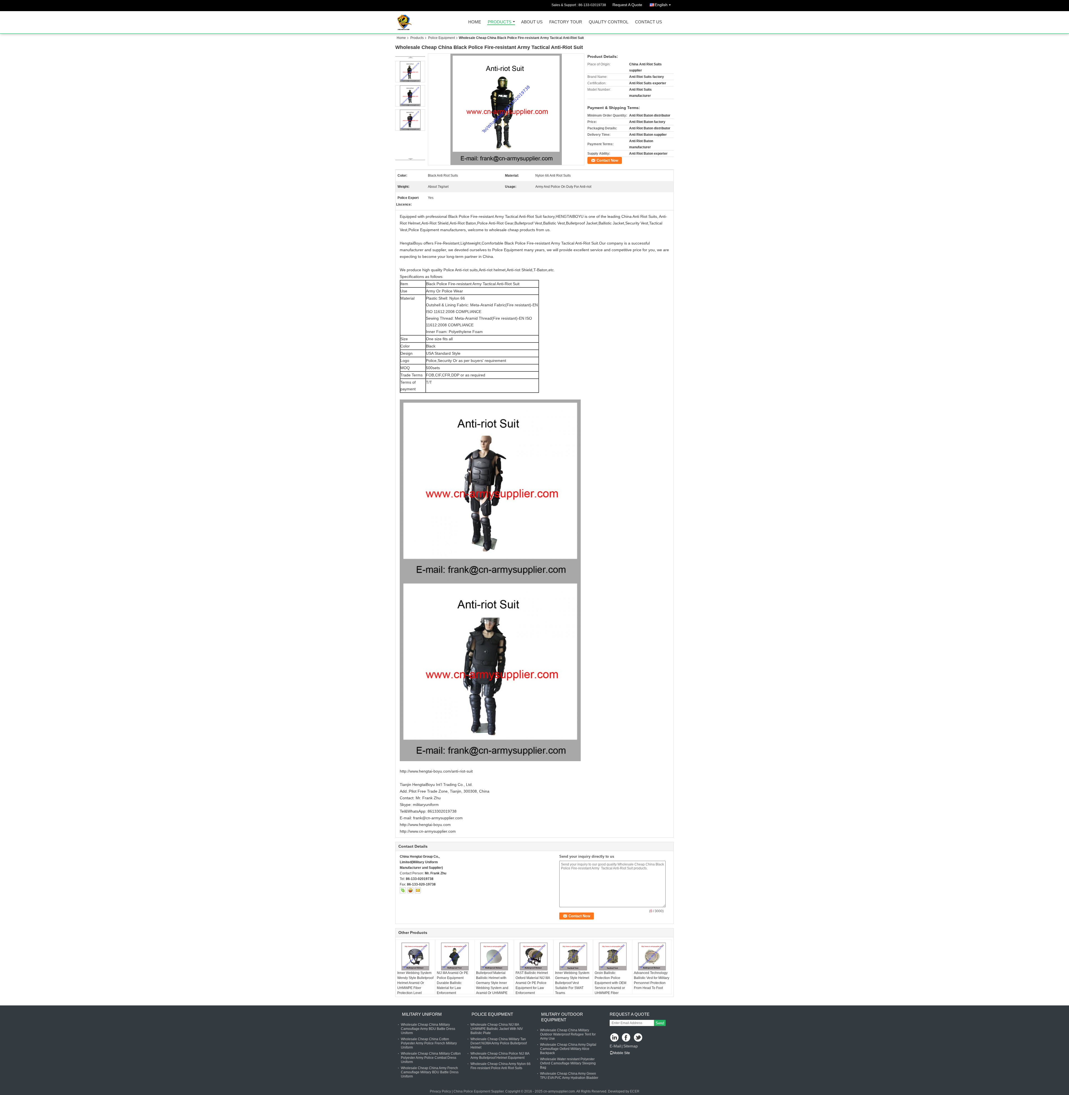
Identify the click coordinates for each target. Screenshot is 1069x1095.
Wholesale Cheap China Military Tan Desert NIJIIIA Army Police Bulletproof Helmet (498, 1043)
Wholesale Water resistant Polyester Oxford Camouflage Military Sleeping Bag (568, 1063)
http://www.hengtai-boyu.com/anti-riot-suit (436, 771)
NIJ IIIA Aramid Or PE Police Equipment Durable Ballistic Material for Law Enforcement (452, 983)
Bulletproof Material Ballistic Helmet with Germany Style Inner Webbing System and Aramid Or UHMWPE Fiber (492, 985)
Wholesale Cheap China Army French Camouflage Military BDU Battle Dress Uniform (430, 1072)
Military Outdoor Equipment (562, 1017)
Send (660, 1023)
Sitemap (630, 1046)
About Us (532, 22)
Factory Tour (565, 22)
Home (474, 22)
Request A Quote (627, 5)
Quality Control (608, 22)
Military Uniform (422, 1014)
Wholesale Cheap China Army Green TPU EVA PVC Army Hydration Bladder (569, 1076)
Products (499, 22)
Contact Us (648, 22)
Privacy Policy (440, 1091)
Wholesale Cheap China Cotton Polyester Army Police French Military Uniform (429, 1043)
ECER (634, 1091)
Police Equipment (441, 38)
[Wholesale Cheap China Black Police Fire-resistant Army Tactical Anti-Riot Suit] (506, 109)
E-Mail (615, 1046)
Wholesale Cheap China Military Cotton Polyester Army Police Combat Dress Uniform (431, 1058)
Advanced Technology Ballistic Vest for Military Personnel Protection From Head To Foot (651, 980)
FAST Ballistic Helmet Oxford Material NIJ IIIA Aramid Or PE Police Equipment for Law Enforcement (533, 983)
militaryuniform (426, 804)
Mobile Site (621, 1053)
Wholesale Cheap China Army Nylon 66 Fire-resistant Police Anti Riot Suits (500, 1066)
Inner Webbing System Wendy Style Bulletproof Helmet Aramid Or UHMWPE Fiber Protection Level (415, 983)
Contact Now (607, 160)
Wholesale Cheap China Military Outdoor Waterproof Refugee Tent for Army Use (568, 1034)
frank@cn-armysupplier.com (438, 818)
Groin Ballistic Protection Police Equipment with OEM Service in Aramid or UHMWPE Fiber (610, 983)
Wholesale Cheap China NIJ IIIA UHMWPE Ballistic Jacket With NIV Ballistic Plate (496, 1029)
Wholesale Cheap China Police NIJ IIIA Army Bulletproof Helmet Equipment (499, 1056)
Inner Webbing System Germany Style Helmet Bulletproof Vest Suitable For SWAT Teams (572, 983)
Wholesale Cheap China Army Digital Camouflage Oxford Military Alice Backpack (568, 1049)
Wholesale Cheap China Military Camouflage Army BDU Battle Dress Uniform (428, 1029)
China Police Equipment (471, 1091)
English (661, 5)
